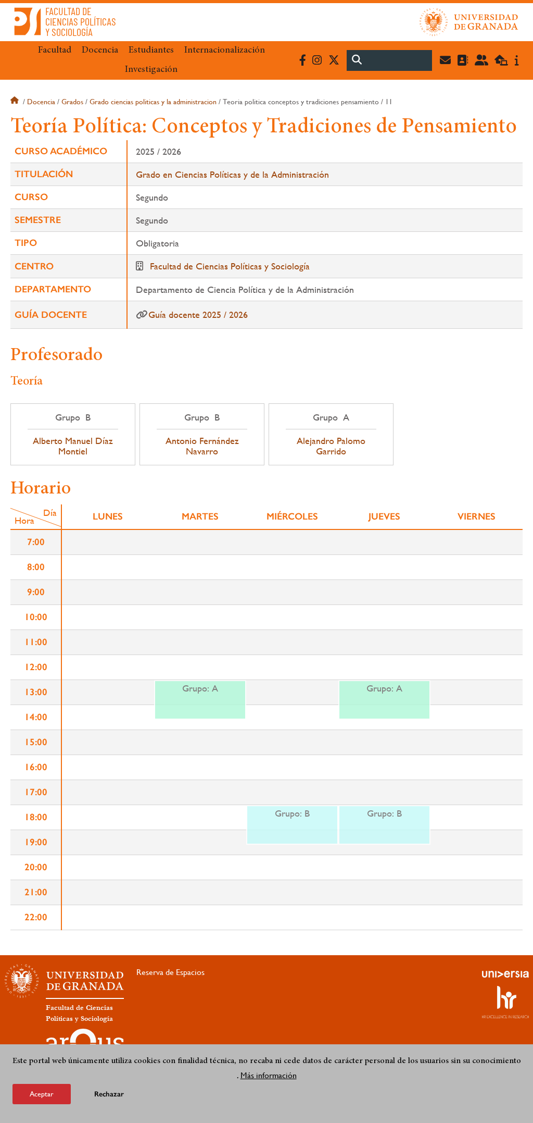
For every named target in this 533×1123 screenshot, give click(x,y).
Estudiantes (151, 50)
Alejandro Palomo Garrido (331, 446)
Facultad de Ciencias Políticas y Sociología (230, 266)
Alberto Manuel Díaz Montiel (73, 446)
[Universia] (505, 974)
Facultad (54, 50)
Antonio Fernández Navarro (202, 446)
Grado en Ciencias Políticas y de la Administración (232, 174)
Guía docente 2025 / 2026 (198, 314)
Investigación (151, 70)
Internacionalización (224, 50)
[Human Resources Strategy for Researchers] (505, 1002)
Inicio (15, 101)
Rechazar (109, 1094)
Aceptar (42, 1094)
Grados (72, 101)
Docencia (100, 50)
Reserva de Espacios (170, 972)
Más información (268, 1075)
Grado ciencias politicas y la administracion (153, 101)
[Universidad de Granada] (469, 22)
